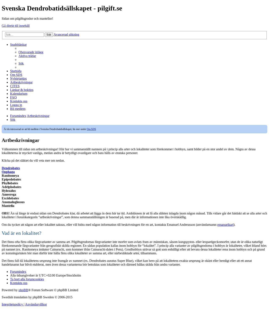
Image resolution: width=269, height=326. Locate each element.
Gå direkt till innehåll (16, 25)
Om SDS (91, 129)
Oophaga (8, 172)
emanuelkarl (225, 224)
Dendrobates (11, 168)
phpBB (23, 290)
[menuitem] (30, 52)
